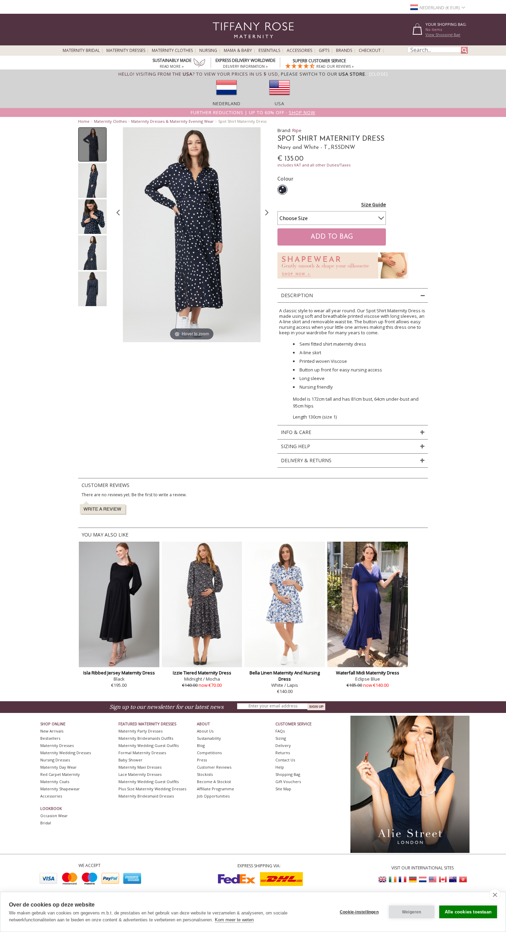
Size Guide (373, 204)
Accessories (299, 50)
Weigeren (411, 912)
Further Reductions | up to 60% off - (253, 112)
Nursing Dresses (55, 759)
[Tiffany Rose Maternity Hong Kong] (462, 879)
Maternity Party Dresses (140, 731)
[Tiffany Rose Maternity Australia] (452, 879)
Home (83, 121)
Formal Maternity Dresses (142, 752)
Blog (201, 745)
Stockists (205, 774)
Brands (344, 50)
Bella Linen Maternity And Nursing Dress (285, 676)
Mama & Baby (238, 50)
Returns (282, 752)
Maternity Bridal (81, 50)
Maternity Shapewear (60, 788)
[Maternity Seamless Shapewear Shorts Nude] (342, 280)
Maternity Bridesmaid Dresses (146, 796)
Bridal (45, 822)
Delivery (283, 745)
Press (202, 759)
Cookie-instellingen (359, 912)
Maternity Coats (54, 781)
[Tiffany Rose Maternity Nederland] (423, 879)
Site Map (283, 788)
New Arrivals (51, 731)
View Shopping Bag (442, 34)
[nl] (226, 97)
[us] (279, 97)
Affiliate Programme (215, 788)
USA (279, 103)
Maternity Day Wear (58, 767)
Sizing (280, 738)
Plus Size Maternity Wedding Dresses (152, 788)
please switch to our (323, 74)
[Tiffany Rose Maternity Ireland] (393, 879)
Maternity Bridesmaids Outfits (145, 738)
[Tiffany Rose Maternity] (222, 42)
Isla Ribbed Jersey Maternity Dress (119, 673)
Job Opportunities (213, 796)
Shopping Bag (287, 774)
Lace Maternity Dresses (139, 774)
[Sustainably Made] (199, 63)
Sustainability (209, 738)
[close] (494, 894)
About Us (205, 731)
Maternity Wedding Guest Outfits (148, 745)
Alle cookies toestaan (468, 911)
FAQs (280, 731)
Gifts (324, 50)
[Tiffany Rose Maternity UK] (383, 879)
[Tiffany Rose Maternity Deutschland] (413, 879)
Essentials (269, 50)
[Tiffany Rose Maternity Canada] (442, 879)
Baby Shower (130, 759)
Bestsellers (50, 738)
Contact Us (285, 759)
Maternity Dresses (125, 50)
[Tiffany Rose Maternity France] (403, 879)
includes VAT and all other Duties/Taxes (313, 164)
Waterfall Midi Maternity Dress (367, 673)
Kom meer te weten (234, 919)
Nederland (227, 103)
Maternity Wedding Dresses (65, 752)
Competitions (209, 752)
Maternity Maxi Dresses (139, 767)
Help (279, 767)
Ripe (297, 130)
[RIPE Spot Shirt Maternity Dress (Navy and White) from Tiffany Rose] (92, 144)
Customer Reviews (214, 767)
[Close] (378, 74)
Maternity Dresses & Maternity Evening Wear (172, 121)
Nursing (208, 50)
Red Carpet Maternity (60, 774)
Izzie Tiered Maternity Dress (202, 673)
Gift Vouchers (288, 781)
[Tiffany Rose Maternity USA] (433, 879)
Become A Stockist (214, 781)
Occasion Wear (54, 815)
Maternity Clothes (172, 50)
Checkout (370, 50)
